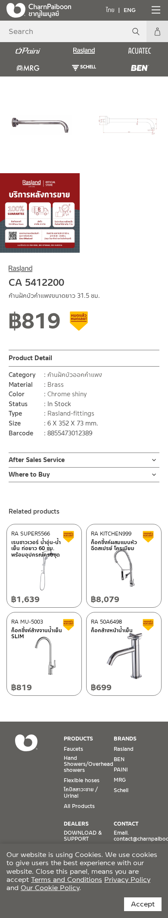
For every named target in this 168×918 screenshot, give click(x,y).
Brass (55, 384)
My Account (157, 31)
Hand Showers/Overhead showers (88, 764)
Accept (143, 904)
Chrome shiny (67, 394)
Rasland (124, 749)
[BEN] (140, 67)
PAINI (121, 770)
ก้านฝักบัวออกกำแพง (74, 374)
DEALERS (76, 824)
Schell (121, 790)
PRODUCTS (78, 739)
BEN (119, 759)
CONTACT (126, 824)
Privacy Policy (127, 879)
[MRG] (28, 67)
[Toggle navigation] (155, 10)
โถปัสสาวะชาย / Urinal (81, 792)
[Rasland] (84, 50)
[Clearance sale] (79, 324)
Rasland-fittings (70, 413)
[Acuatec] (140, 50)
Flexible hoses (82, 780)
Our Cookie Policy (50, 888)
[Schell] (84, 67)
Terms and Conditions (66, 879)
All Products (79, 806)
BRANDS (125, 739)
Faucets (73, 749)
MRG (120, 780)
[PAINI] (28, 50)
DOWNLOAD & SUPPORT (83, 836)
